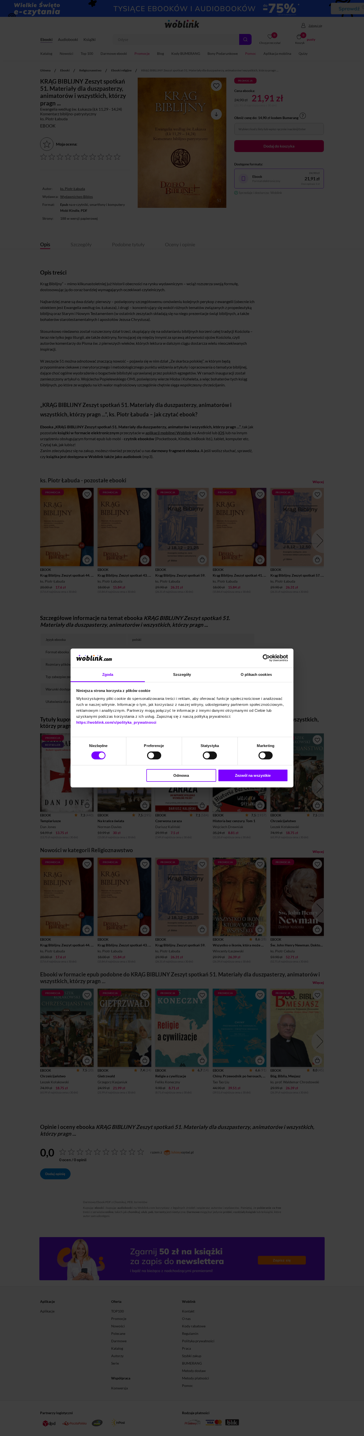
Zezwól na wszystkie (253, 775)
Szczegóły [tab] (182, 674)
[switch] (154, 755)
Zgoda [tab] (107, 674)
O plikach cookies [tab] (256, 674)
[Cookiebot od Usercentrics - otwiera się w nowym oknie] (266, 658)
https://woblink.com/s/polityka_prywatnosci (116, 722)
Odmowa (181, 775)
